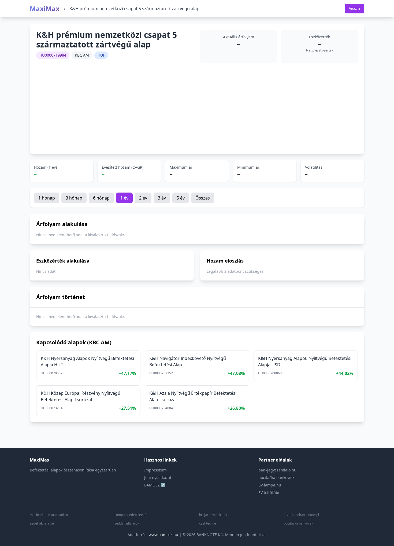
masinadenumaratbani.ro (49, 515)
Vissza (354, 8)
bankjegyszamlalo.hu (277, 470)
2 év (143, 198)
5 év (181, 198)
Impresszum (155, 470)
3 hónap (74, 198)
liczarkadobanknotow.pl (301, 515)
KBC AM (82, 55)
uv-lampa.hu (269, 485)
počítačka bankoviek (276, 477)
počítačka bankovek (298, 523)
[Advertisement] (197, 107)
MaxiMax (45, 8)
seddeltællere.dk (126, 523)
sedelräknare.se (42, 523)
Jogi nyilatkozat (157, 477)
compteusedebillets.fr (130, 515)
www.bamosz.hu (163, 534)
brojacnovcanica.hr (213, 515)
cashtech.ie (207, 523)
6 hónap (101, 198)
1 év (124, 198)
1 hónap (46, 198)
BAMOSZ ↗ (154, 485)
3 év (162, 198)
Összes (202, 198)
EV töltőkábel (269, 492)
